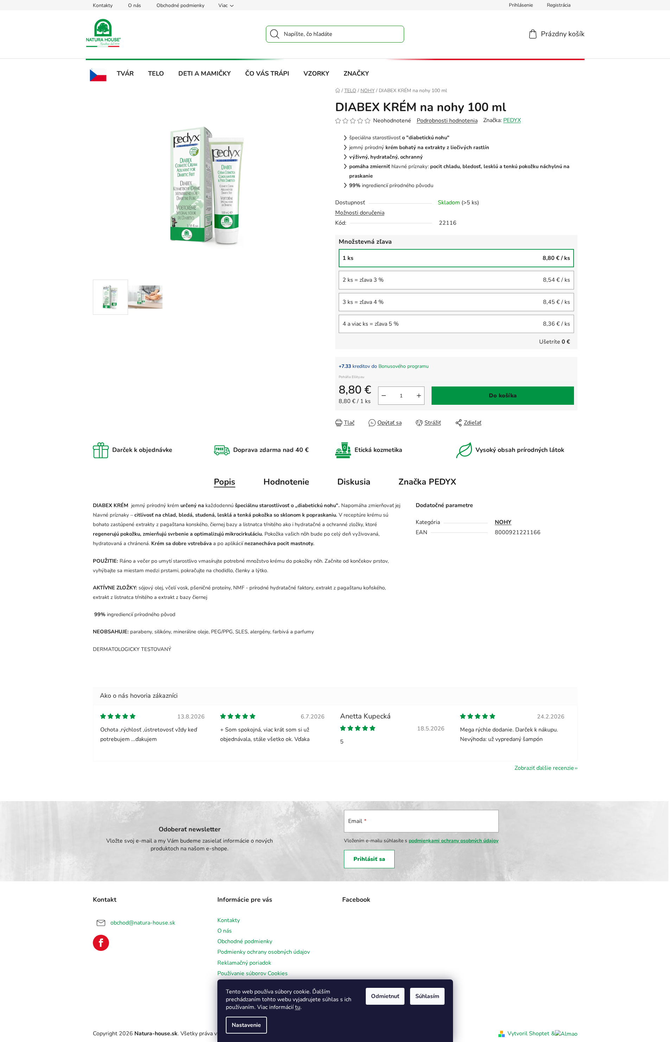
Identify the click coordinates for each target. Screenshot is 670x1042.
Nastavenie (246, 1025)
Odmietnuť (385, 996)
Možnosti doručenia (359, 213)
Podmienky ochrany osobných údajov (263, 952)
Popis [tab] (224, 481)
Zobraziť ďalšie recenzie (544, 768)
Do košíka (503, 395)
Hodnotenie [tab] (286, 481)
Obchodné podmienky (180, 5)
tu (297, 1007)
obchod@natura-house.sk (142, 923)
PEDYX (512, 120)
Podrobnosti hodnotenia (447, 120)
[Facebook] (101, 943)
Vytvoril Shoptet (528, 1033)
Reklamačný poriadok (244, 963)
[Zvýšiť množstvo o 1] (419, 395)
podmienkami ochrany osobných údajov (453, 840)
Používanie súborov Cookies (252, 973)
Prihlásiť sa (369, 859)
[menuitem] (98, 75)
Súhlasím (427, 996)
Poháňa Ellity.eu (351, 377)
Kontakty (103, 5)
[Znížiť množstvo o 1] (383, 395)
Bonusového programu (403, 366)
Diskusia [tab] (353, 481)
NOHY (503, 522)
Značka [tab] (427, 481)
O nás (134, 5)
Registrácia (558, 5)
